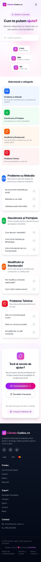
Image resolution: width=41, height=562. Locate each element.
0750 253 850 (10, 528)
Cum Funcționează (10, 470)
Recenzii (5, 482)
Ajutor (4, 503)
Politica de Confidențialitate (8, 552)
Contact (5, 499)
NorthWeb (32, 547)
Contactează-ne (20, 386)
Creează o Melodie (21, 411)
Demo (4, 478)
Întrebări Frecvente (22, 394)
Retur (4, 511)
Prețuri (5, 474)
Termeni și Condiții (22, 552)
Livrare (5, 507)
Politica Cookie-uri (34, 552)
